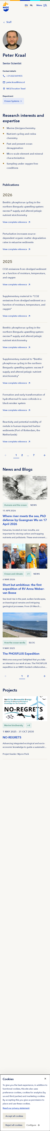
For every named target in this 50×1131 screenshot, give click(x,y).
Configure (31, 1125)
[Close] (45, 1078)
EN (26, 5)
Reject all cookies (13, 1125)
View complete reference (15, 223)
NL (31, 5)
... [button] (28, 455)
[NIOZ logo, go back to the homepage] (6, 6)
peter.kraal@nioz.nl (14, 83)
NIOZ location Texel (15, 88)
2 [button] (22, 455)
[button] (44, 455)
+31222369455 (13, 76)
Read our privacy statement (16, 1109)
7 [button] (34, 455)
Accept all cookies (14, 1116)
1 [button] (16, 455)
